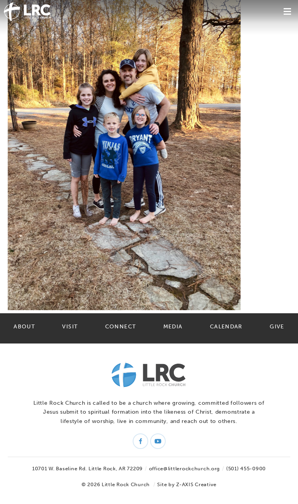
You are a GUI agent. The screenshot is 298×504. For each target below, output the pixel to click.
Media (173, 326)
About (24, 326)
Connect (120, 326)
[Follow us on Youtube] (158, 441)
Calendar (226, 326)
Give (277, 326)
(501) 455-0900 (246, 468)
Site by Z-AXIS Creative (187, 484)
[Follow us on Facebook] (140, 441)
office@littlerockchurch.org (184, 468)
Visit (70, 326)
